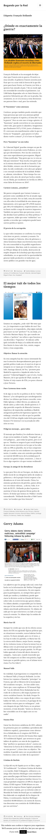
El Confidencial (13, 273)
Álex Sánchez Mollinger (33, 816)
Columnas (19, 271)
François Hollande (24, 273)
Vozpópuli (19, 275)
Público (33, 513)
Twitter (19, 515)
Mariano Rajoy (25, 513)
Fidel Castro (34, 509)
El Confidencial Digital (25, 820)
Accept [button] (23, 832)
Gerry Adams (13, 524)
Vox (14, 275)
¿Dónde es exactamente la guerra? (23, 27)
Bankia (28, 509)
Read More (32, 832)
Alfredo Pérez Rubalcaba (11, 818)
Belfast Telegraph (25, 818)
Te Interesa (12, 515)
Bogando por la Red (16, 5)
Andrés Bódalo (30, 271)
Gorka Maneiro (20, 511)
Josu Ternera (29, 511)
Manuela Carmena (14, 513)
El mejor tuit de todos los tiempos (22, 285)
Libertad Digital (35, 273)
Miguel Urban (8, 275)
